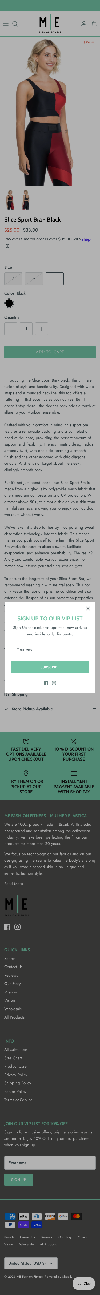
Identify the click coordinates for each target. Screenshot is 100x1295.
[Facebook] (46, 683)
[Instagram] (54, 683)
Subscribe (50, 667)
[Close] (88, 608)
